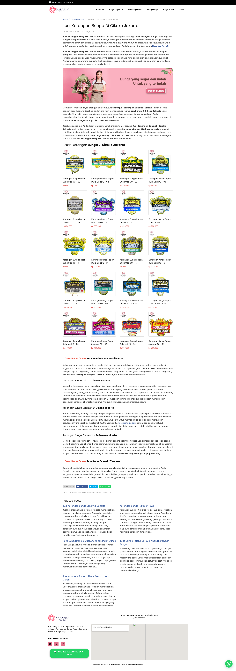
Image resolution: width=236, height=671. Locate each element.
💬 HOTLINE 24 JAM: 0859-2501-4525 (69, 653)
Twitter (93, 486)
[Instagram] (56, 644)
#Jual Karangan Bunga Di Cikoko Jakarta (90, 492)
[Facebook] (50, 644)
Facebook (83, 486)
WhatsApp (105, 486)
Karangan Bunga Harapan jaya (137, 505)
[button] (229, 664)
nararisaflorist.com (127, 423)
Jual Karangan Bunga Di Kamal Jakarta (84, 505)
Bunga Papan (114, 9)
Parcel (181, 9)
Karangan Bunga (77, 19)
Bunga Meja (152, 9)
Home (65, 19)
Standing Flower (135, 9)
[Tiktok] (63, 644)
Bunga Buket (168, 9)
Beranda (100, 9)
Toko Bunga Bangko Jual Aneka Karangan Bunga (89, 540)
